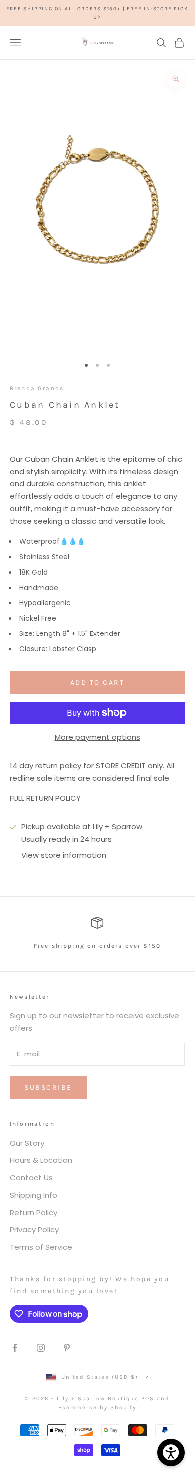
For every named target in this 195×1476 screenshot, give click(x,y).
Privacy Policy (34, 1229)
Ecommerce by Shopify (97, 1407)
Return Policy (34, 1212)
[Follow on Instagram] (41, 1348)
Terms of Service (41, 1247)
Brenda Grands (37, 388)
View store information (64, 855)
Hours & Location (41, 1160)
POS (148, 1398)
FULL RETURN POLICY (45, 798)
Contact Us (31, 1177)
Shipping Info (34, 1195)
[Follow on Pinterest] (67, 1348)
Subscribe (48, 1087)
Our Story (27, 1143)
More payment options (97, 737)
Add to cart (97, 682)
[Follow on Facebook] (15, 1348)
